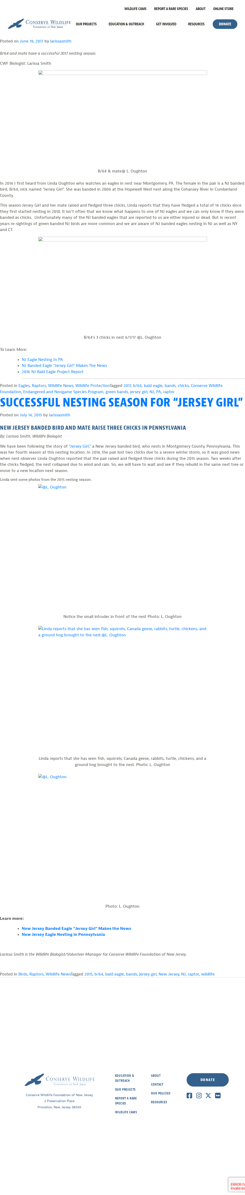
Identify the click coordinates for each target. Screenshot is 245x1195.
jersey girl (138, 391)
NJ (152, 391)
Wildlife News (60, 385)
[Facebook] (189, 1095)
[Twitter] (208, 1095)
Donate (225, 24)
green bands (117, 391)
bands (170, 385)
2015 (88, 974)
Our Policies (161, 1093)
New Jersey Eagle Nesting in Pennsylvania (63, 934)
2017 (127, 385)
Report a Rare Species (171, 8)
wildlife (208, 974)
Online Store (223, 8)
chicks (183, 385)
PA (158, 391)
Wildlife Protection (92, 385)
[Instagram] (199, 1095)
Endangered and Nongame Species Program (63, 391)
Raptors (39, 385)
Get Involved (166, 24)
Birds (22, 974)
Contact (157, 1084)
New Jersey (169, 974)
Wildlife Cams (135, 8)
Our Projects (86, 24)
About (201, 8)
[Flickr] (218, 1095)
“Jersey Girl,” (80, 446)
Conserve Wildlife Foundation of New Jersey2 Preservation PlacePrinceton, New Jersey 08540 (59, 1101)
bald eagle (153, 385)
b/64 (137, 385)
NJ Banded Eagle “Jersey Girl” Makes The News (64, 365)
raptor (169, 391)
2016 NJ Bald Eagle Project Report (53, 371)
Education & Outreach (126, 24)
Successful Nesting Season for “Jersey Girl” (121, 402)
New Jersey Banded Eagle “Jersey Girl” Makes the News (76, 928)
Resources (196, 24)
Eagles (24, 385)
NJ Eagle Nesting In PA (42, 359)
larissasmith (61, 41)
